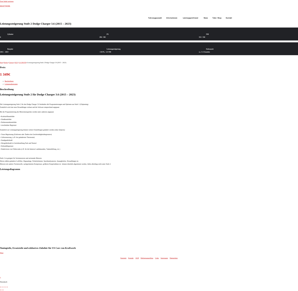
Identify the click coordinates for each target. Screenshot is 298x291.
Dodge (6, 62)
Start (1, 62)
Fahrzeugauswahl (155, 18)
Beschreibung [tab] (9, 81)
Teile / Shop (216, 18)
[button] (172, 18)
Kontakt (229, 18)
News (206, 18)
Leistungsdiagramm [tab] (11, 84)
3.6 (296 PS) (22, 62)
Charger (11, 62)
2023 (16, 62)
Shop (1, 253)
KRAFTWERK (5, 6)
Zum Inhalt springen (7, 1)
